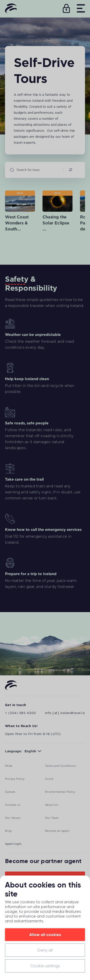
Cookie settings (45, 966)
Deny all (45, 950)
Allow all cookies (45, 934)
